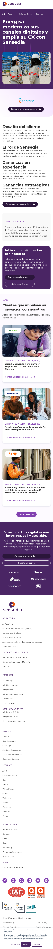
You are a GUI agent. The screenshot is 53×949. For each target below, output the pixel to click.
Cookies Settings (43, 927)
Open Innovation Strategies (14, 721)
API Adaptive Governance (13, 694)
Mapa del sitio (8, 856)
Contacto (6, 834)
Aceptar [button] (25, 944)
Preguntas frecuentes (11, 852)
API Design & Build (10, 712)
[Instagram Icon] (13, 880)
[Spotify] (46, 880)
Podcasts (6, 807)
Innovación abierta (10, 646)
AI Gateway (7, 681)
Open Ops (6, 745)
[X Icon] (21, 880)
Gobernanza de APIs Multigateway (17, 628)
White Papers (8, 789)
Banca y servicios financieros (14, 657)
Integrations (7, 690)
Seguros (6, 666)
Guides (5, 793)
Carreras (5, 838)
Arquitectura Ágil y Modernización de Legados (22, 642)
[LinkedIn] (29, 880)
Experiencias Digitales (11, 633)
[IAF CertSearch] (16, 892)
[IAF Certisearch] (16, 892)
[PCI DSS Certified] (31, 907)
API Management (10, 685)
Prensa (5, 816)
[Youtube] (37, 880)
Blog (4, 780)
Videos (5, 802)
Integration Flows (10, 717)
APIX (4, 771)
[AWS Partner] (8, 907)
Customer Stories (25, 14)
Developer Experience (12, 755)
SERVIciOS (7, 731)
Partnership (7, 847)
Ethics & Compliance (11, 927)
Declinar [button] (37, 944)
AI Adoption (7, 624)
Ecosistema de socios (11, 637)
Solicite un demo (26, 563)
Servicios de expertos (11, 750)
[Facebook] (4, 880)
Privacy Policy (8, 923)
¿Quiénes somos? (10, 829)
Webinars (6, 798)
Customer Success (10, 759)
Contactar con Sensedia (12, 867)
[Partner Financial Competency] (19, 907)
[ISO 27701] (40, 892)
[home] (11, 4)
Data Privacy (41, 923)
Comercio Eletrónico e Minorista (16, 662)
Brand (5, 843)
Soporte (5, 736)
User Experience (9, 741)
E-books (5, 784)
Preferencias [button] (15, 944)
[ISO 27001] (32, 892)
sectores (23, 652)
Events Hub (7, 699)
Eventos (6, 812)
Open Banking (8, 703)
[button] (48, 4)
